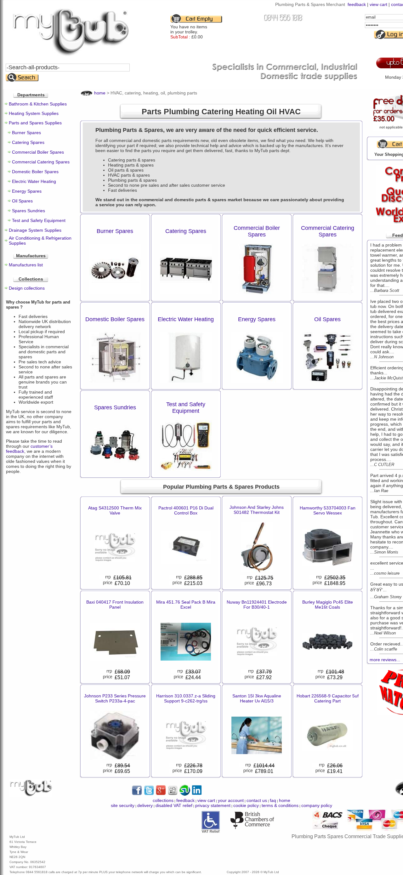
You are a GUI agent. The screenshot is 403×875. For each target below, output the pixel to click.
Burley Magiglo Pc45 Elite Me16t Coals (327, 604)
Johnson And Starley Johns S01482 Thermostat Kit (257, 510)
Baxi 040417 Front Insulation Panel (115, 604)
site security (122, 805)
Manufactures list (26, 264)
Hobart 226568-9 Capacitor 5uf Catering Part (328, 698)
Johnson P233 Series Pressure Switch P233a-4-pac (115, 698)
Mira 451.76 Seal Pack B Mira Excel (185, 604)
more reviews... (385, 659)
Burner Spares (26, 132)
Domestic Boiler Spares (35, 171)
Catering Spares (28, 142)
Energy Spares (27, 191)
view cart (378, 4)
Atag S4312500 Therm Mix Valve (115, 510)
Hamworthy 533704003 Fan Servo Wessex (327, 510)
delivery (145, 805)
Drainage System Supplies (35, 230)
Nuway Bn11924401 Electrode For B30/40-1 (257, 604)
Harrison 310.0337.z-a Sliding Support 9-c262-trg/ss (185, 698)
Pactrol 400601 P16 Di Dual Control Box (185, 510)
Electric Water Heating (34, 181)
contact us (257, 800)
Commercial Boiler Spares (38, 152)
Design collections (27, 288)
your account (231, 800)
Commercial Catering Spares (41, 161)
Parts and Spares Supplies (35, 122)
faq (273, 800)
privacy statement (212, 805)
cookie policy (246, 805)
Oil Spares (22, 200)
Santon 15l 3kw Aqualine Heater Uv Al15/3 (256, 698)
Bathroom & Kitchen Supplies (38, 103)
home (99, 92)
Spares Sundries (28, 210)
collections (163, 800)
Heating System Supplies (34, 113)
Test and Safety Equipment (38, 220)
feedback (357, 4)
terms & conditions (280, 805)
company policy (316, 805)
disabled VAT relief (174, 805)
